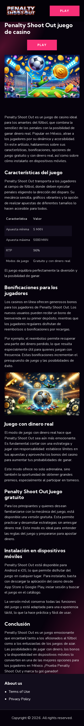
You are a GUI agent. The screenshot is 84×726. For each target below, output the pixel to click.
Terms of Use (19, 691)
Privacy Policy (19, 699)
